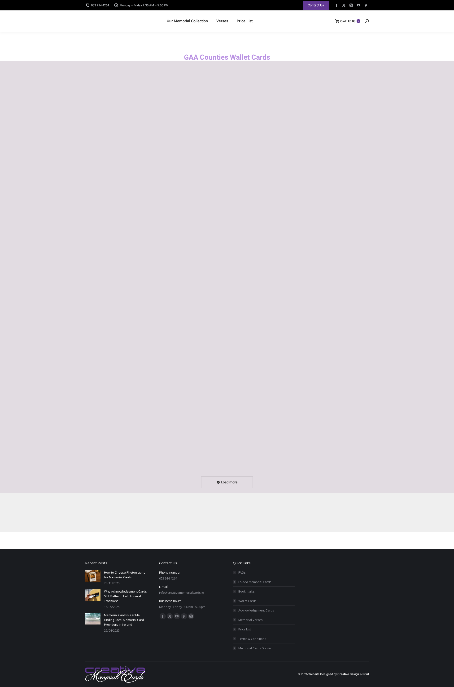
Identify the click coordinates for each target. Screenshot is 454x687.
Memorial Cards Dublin (254, 648)
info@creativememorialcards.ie (268, 514)
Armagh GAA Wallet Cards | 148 (112, 182)
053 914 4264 (100, 5)
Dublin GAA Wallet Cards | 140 (328, 182)
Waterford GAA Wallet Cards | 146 (259, 453)
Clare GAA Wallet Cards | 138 (182, 182)
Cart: (349, 21)
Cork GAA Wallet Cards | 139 (255, 182)
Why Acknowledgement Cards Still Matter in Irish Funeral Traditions (125, 596)
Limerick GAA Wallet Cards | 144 (331, 318)
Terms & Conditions (252, 639)
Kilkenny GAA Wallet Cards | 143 (258, 318)
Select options (97, 191)
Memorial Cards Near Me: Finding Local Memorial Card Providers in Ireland (124, 620)
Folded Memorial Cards (254, 582)
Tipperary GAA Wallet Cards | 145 (186, 453)
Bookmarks (246, 591)
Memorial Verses (250, 620)
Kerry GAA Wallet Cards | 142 (183, 318)
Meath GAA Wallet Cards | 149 (110, 453)
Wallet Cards (247, 601)
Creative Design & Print (353, 674)
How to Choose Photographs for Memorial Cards (124, 574)
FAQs (242, 572)
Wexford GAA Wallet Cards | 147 (330, 453)
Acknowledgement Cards (256, 610)
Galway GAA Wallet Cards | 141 (111, 318)
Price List (244, 629)
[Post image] (92, 576)
